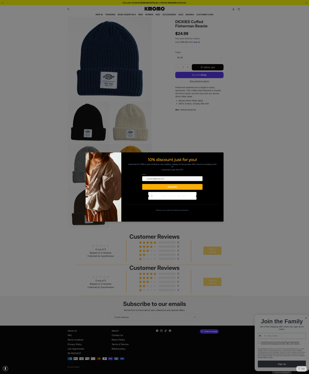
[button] (5, 369)
